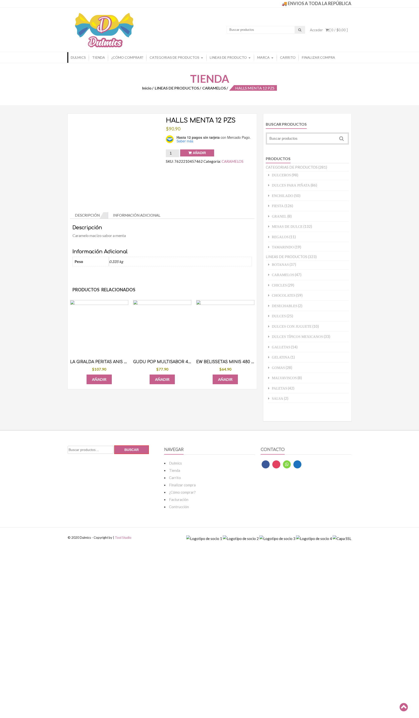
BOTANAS (280, 264)
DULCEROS (281, 175)
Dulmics (78, 57)
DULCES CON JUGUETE (292, 326)
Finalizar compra (318, 57)
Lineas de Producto (228, 57)
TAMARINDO (283, 247)
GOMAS (278, 367)
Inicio (147, 88)
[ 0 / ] (338, 30)
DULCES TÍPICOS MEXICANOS (297, 336)
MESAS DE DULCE (287, 226)
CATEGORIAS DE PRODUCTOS (292, 167)
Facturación (178, 499)
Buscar (131, 450)
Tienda (98, 57)
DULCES (279, 316)
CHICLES (279, 285)
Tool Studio (123, 537)
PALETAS (279, 388)
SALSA (277, 398)
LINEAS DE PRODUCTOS (177, 88)
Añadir (199, 153)
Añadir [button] (99, 379)
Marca (263, 57)
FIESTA (278, 206)
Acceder (316, 30)
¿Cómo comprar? (127, 57)
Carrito (288, 57)
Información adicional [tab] (136, 215)
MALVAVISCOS (284, 378)
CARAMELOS (214, 88)
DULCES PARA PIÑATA (291, 185)
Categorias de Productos (174, 57)
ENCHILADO (282, 195)
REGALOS (280, 237)
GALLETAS (281, 347)
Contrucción (179, 507)
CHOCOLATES (283, 295)
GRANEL (279, 216)
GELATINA (281, 357)
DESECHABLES (284, 306)
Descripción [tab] (87, 215)
